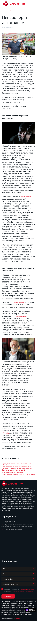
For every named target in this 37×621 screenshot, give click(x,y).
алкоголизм (26, 196)
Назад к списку (6, 10)
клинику (5, 433)
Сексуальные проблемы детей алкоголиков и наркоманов (13, 471)
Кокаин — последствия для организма (17, 468)
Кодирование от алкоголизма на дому (16, 466)
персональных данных (27, 589)
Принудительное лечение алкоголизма (17, 464)
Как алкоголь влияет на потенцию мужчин (18, 474)
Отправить (8, 596)
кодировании (18, 302)
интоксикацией (20, 316)
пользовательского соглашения (23, 591)
